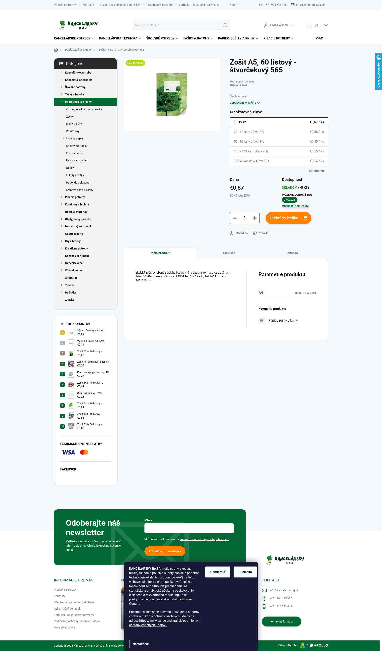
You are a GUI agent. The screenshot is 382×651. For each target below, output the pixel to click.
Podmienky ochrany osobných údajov (77, 621)
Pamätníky (72, 131)
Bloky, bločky (74, 123)
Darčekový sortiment (78, 226)
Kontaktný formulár (281, 621)
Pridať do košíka (284, 218)
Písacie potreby (75, 197)
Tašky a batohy (74, 94)
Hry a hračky (73, 241)
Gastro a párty (74, 233)
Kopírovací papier (77, 145)
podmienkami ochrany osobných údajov (204, 539)
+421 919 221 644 (281, 606)
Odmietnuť (217, 572)
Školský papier (75, 138)
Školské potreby (75, 87)
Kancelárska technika (78, 79)
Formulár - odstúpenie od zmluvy (199, 4)
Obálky (70, 167)
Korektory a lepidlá (77, 204)
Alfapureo (71, 277)
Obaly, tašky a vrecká (78, 219)
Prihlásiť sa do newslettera (165, 551)
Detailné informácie (243, 102)
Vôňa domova (73, 270)
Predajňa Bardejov (65, 4)
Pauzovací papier (76, 160)
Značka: (238, 85)
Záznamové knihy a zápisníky (84, 109)
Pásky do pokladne (77, 182)
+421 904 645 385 (281, 598)
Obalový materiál (76, 211)
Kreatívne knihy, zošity (79, 189)
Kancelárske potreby (78, 72)
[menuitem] (74, 38)
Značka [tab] (292, 253)
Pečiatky (70, 292)
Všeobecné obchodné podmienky (120, 4)
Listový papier (74, 153)
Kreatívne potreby (76, 248)
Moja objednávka (64, 627)
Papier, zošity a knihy (78, 101)
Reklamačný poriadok (159, 4)
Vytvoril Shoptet (287, 645)
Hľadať (225, 25)
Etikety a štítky (75, 175)
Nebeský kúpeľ (74, 263)
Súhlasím (245, 572)
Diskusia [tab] (229, 253)
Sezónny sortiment (77, 255)
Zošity (70, 116)
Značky (69, 299)
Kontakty (88, 4)
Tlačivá (69, 285)
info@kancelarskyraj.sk (284, 590)
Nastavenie (141, 644)
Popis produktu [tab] (160, 253)
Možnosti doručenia (295, 206)
